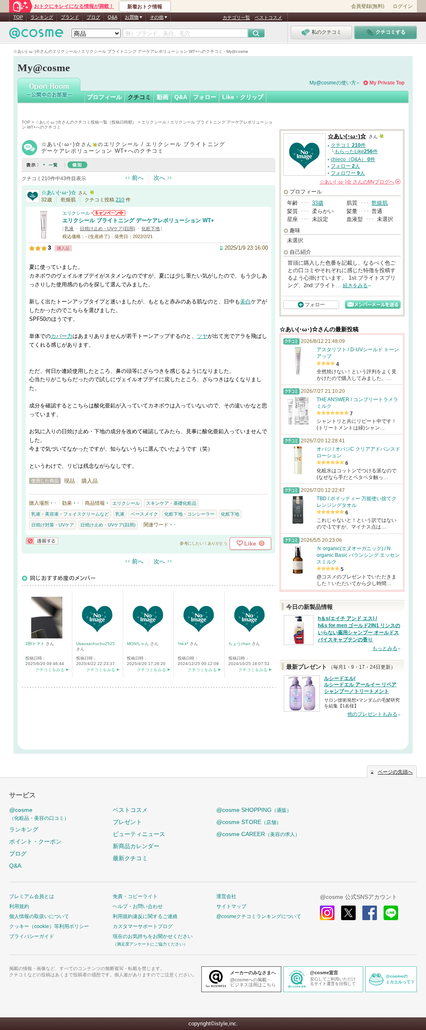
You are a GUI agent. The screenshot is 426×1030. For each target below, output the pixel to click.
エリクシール (76, 213)
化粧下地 (150, 228)
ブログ (93, 17)
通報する (42, 540)
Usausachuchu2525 (95, 643)
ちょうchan (240, 643)
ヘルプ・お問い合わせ (138, 906)
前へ (138, 177)
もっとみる (384, 648)
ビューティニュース (139, 834)
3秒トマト (35, 643)
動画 (162, 97)
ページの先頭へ (395, 772)
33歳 (317, 203)
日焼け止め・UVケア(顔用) (107, 228)
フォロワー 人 (348, 173)
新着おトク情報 (144, 7)
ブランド (70, 17)
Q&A (112, 17)
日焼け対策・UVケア (52, 524)
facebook (369, 913)
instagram (327, 913)
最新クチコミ (130, 858)
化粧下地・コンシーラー (189, 513)
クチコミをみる (49, 670)
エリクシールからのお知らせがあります (108, 213)
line (391, 913)
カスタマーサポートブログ (143, 926)
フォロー (204, 97)
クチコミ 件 (348, 145)
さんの (359, 182)
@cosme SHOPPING (254, 810)
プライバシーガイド (31, 936)
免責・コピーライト (135, 896)
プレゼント (127, 822)
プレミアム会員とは (31, 896)
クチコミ (139, 97)
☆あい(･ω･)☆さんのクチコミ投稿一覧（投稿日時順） (85, 122)
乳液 (69, 228)
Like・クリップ (242, 97)
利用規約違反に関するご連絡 (145, 916)
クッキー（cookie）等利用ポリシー (49, 926)
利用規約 (19, 906)
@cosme (39, 814)
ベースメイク (144, 513)
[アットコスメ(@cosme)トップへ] (36, 35)
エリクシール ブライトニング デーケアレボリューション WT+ (138, 220)
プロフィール (104, 97)
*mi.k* (184, 643)
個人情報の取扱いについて (39, 916)
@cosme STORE (248, 822)
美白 (245, 301)
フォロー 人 (345, 166)
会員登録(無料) (367, 6)
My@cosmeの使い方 (333, 83)
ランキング (41, 17)
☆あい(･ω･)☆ (58, 192)
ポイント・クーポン (35, 841)
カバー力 (61, 336)
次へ (159, 177)
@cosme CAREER (258, 834)
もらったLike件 (356, 151)
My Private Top (386, 83)
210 (120, 200)
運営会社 (226, 896)
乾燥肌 (380, 203)
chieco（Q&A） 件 (353, 159)
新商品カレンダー (136, 846)
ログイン (403, 6)
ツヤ (202, 336)
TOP (18, 17)
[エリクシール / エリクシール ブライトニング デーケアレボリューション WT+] (43, 236)
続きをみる (355, 285)
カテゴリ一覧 (236, 17)
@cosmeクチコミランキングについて (258, 916)
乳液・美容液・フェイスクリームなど (70, 513)
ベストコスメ (268, 17)
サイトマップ (231, 906)
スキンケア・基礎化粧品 (171, 503)
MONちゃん (138, 643)
